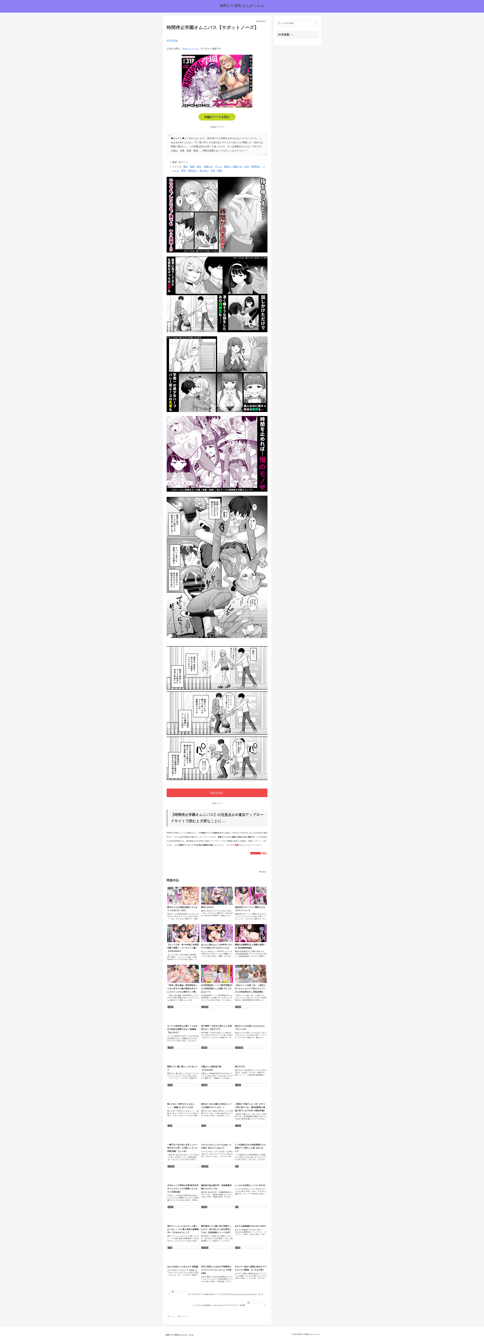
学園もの (208, 166)
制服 (192, 166)
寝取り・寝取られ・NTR (236, 166)
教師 (220, 170)
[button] (316, 23)
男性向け (192, 170)
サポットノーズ (190, 48)
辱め (185, 166)
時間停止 (255, 166)
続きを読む (217, 792)
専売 (183, 170)
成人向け (203, 170)
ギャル (218, 166)
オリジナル (172, 40)
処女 (199, 166)
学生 (213, 170)
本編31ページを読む (217, 116)
